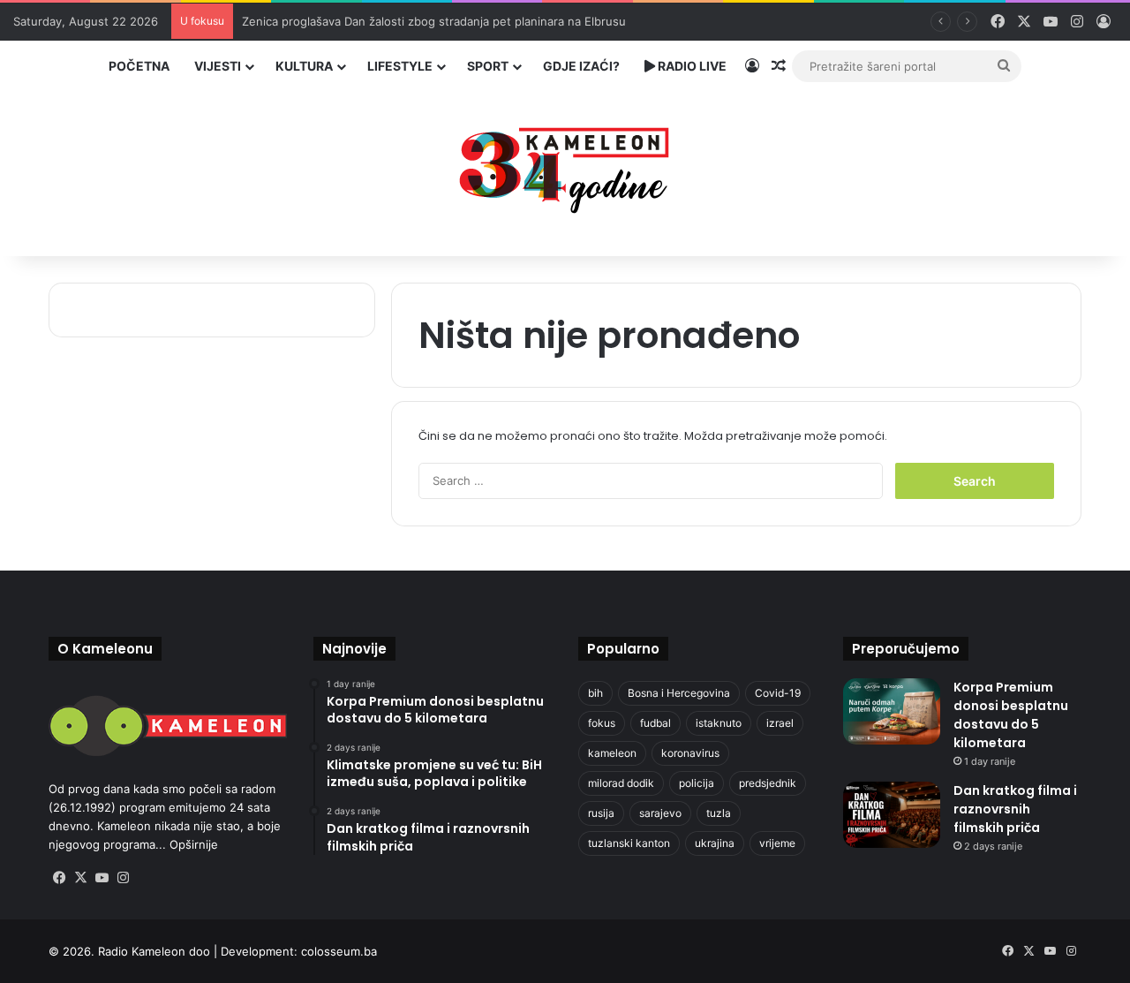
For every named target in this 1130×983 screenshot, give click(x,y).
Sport (487, 65)
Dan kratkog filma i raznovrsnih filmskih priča (1015, 809)
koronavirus (690, 753)
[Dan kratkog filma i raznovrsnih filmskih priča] (891, 815)
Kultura (304, 65)
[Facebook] (59, 877)
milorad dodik (621, 783)
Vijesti (217, 65)
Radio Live (691, 65)
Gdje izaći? (581, 65)
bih (595, 692)
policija (696, 783)
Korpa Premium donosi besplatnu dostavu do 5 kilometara (1010, 715)
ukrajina (714, 843)
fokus (601, 723)
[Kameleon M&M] (565, 165)
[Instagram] (122, 877)
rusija (601, 813)
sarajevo (660, 813)
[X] (80, 877)
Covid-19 (778, 692)
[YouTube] (101, 877)
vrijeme (777, 843)
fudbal (655, 723)
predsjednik (767, 783)
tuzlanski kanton (629, 843)
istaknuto (719, 723)
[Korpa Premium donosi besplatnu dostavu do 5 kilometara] (891, 711)
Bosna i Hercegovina (679, 692)
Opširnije (194, 844)
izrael (780, 723)
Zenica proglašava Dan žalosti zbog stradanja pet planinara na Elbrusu (434, 21)
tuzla (718, 813)
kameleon (612, 753)
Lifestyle (400, 65)
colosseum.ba (339, 951)
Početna (139, 65)
